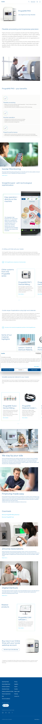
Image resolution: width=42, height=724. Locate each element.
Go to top (37, 719)
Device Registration (6, 684)
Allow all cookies (34, 369)
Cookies (16, 689)
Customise (20, 369)
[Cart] (37, 1)
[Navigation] (40, 1)
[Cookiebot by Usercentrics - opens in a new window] (36, 353)
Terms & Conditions (6, 698)
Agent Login (16, 691)
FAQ (3, 696)
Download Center (5, 689)
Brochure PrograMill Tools (8, 517)
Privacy (15, 681)
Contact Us (16, 696)
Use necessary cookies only (8, 369)
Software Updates (6, 686)
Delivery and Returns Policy (7, 691)
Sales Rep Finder (5, 681)
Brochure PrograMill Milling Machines (10, 514)
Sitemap (16, 693)
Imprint (15, 686)
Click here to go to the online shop (11, 649)
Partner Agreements (6, 693)
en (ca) (33, 1)
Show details (36, 366)
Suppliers (16, 684)
